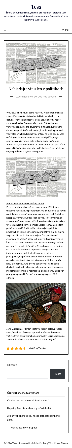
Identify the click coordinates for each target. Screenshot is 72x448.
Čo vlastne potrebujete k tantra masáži (28, 400)
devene (52, 96)
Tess (36, 7)
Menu (65, 29)
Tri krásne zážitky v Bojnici (22, 427)
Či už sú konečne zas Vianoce (23, 392)
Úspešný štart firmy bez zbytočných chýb (29, 408)
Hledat (12, 365)
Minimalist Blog (40, 443)
